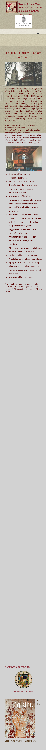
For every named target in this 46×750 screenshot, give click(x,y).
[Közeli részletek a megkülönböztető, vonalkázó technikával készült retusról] (24, 639)
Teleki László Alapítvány (23, 692)
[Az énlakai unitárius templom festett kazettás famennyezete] (24, 330)
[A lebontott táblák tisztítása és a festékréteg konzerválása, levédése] (24, 523)
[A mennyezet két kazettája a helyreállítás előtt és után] (24, 561)
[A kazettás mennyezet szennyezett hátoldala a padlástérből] (24, 407)
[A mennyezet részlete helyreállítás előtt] (24, 369)
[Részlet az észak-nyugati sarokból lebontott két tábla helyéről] (24, 484)
